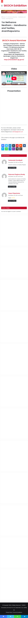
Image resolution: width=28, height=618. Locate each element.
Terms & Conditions (17, 612)
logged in (9, 211)
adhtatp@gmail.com (18, 131)
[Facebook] (2, 145)
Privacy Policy (9, 612)
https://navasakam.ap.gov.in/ (14, 60)
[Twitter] (6, 145)
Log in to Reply (12, 167)
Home (4, 17)
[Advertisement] (14, 230)
